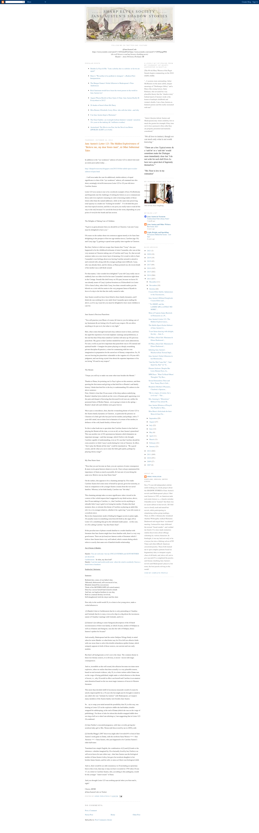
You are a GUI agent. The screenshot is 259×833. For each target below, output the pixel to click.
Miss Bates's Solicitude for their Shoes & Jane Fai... (160, 412)
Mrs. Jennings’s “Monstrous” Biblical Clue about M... (159, 400)
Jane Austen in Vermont (156, 216)
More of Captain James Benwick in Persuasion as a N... (160, 314)
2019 (149, 257)
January (152, 446)
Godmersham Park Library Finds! (158, 219)
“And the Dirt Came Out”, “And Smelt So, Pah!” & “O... (160, 363)
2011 (149, 454)
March (151, 439)
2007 (149, 465)
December (153, 282)
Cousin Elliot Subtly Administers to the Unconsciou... (161, 293)
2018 (149, 261)
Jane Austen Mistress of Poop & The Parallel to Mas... (160, 406)
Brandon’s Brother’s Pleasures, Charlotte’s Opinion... (160, 388)
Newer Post (89, 814)
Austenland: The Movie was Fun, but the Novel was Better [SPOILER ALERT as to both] (111, 128)
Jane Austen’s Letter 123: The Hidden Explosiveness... (159, 320)
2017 (149, 264)
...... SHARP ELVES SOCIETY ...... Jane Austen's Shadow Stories (129, 13)
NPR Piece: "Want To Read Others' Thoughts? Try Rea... (161, 375)
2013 (149, 278)
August (152, 422)
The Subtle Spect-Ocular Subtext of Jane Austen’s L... (161, 326)
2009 (149, 461)
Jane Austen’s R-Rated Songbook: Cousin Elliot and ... (161, 299)
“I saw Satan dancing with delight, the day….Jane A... (161, 332)
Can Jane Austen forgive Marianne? (103, 115)
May (151, 432)
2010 (149, 458)
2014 (149, 275)
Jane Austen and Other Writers (159, 224)
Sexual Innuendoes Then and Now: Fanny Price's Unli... (159, 381)
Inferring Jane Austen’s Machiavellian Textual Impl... (160, 351)
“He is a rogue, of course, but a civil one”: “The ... (160, 394)
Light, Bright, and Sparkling (158, 232)
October (152, 289)
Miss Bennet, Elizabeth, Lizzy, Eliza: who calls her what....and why (114, 110)
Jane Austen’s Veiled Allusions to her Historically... (161, 357)
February (152, 443)
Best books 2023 (152, 226)
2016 (149, 268)
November (153, 285)
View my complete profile (156, 573)
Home (113, 814)
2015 (149, 271)
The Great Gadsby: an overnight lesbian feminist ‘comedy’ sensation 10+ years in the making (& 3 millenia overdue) (115, 121)
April (151, 436)
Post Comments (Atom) (103, 820)
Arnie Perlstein (154, 476)
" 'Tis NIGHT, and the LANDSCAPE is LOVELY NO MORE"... (160, 307)
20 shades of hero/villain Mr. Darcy (103, 105)
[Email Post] (120, 796)
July (151, 425)
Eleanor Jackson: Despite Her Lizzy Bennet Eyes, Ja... (159, 369)
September (153, 418)
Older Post (136, 814)
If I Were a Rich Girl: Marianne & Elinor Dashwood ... (161, 338)
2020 (149, 254)
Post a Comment (91, 810)
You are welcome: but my (100, 554)
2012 (149, 451)
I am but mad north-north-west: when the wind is (108, 562)
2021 (149, 250)
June (151, 429)
